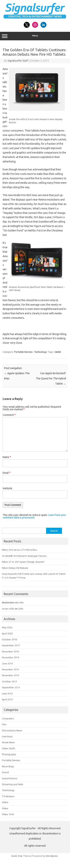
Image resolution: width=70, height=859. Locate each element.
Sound (5, 772)
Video (5, 802)
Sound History (9, 778)
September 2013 (11, 687)
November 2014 (10, 657)
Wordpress (52, 856)
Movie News (8, 742)
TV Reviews (8, 796)
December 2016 (10, 651)
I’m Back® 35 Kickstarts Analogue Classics (24, 556)
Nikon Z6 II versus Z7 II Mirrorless (19, 549)
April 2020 (7, 633)
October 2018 (9, 639)
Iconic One (16, 856)
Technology (40, 352)
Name (7, 457)
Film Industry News (12, 730)
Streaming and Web (12, 784)
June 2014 (7, 663)
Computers (8, 718)
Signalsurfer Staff (18, 60)
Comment (9, 414)
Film (4, 724)
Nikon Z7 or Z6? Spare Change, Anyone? (23, 561)
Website (7, 488)
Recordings (8, 766)
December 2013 (10, 669)
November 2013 (10, 675)
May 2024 (7, 627)
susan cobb (8, 608)
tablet (58, 352)
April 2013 (7, 699)
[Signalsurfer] (35, 17)
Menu (35, 35)
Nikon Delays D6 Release (15, 568)
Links (21, 602)
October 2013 (9, 681)
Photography (9, 754)
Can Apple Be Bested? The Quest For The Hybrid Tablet (51, 378)
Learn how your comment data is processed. (34, 516)
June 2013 (7, 693)
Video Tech (8, 814)
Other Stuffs (8, 748)
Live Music (7, 736)
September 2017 (11, 645)
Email (7, 472)
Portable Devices (23, 352)
